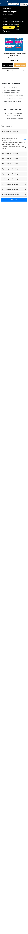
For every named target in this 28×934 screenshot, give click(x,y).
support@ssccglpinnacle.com (12, 1)
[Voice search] (27, 4)
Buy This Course (8, 65)
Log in (16, 4)
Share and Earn (20, 65)
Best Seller (8, 27)
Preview (24, 136)
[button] (2, 1)
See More (14, 199)
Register (10, 4)
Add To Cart (10, 70)
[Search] (25, 4)
